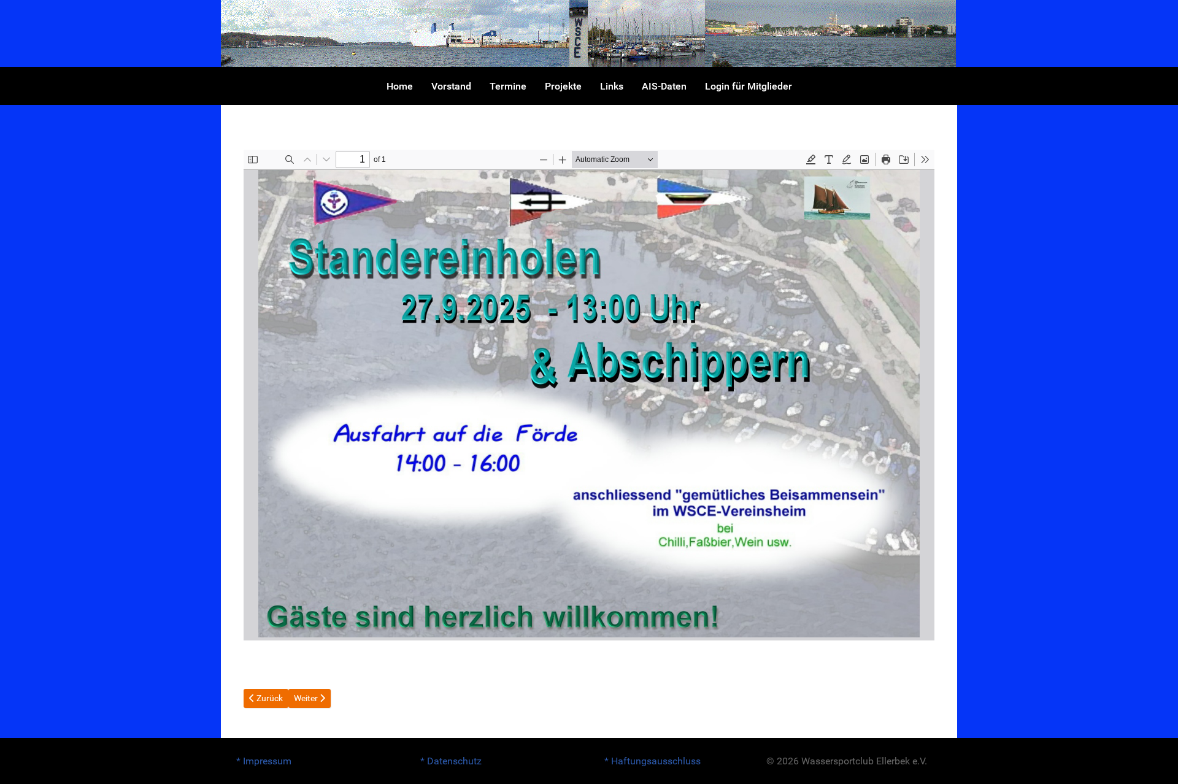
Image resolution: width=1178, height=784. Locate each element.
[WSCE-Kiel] (588, 33)
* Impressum (263, 761)
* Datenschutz (451, 761)
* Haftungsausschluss (652, 761)
